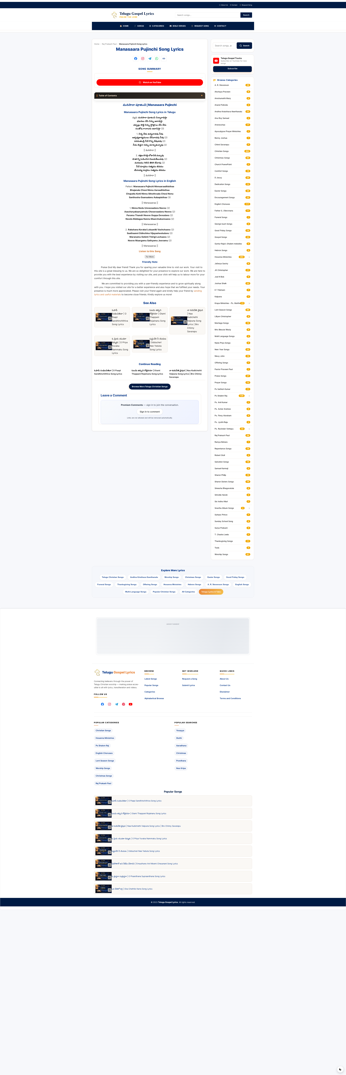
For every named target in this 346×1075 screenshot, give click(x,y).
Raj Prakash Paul (109, 44)
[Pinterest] (123, 704)
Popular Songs (151, 685)
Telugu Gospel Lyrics (168, 902)
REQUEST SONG (200, 26)
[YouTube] (130, 704)
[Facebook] (102, 704)
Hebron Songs (194, 584)
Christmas (181, 753)
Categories (149, 692)
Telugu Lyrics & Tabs (211, 592)
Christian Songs (103, 730)
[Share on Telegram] (149, 58)
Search (246, 15)
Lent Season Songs (105, 761)
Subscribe (232, 68)
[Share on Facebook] (135, 58)
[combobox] (224, 45)
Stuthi (179, 738)
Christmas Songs (193, 577)
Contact (233, 5)
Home (96, 44)
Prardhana (181, 761)
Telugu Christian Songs (113, 577)
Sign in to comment (150, 411)
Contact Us (225, 685)
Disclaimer (225, 692)
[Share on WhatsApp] (156, 58)
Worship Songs (171, 577)
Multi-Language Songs (135, 592)
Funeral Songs (104, 584)
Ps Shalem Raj (102, 745)
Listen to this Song (149, 251)
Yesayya (180, 730)
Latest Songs (150, 679)
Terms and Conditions (230, 698)
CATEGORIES (156, 26)
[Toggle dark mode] (340, 1069)
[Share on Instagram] (142, 58)
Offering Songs (150, 584)
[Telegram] (116, 704)
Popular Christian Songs (164, 592)
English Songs (242, 584)
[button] (164, 58)
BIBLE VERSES (177, 26)
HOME (124, 26)
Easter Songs (213, 577)
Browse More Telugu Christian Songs (150, 386)
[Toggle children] (249, 257)
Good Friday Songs (235, 577)
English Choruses (104, 753)
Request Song (245, 5)
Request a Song (189, 679)
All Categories (188, 592)
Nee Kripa (181, 768)
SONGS (139, 26)
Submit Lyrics (188, 685)
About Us (223, 5)
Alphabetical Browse (154, 698)
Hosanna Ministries (172, 584)
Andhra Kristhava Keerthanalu (144, 577)
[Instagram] (109, 704)
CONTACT (220, 26)
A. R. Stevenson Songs (218, 584)
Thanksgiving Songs (127, 584)
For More (150, 257)
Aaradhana (181, 745)
